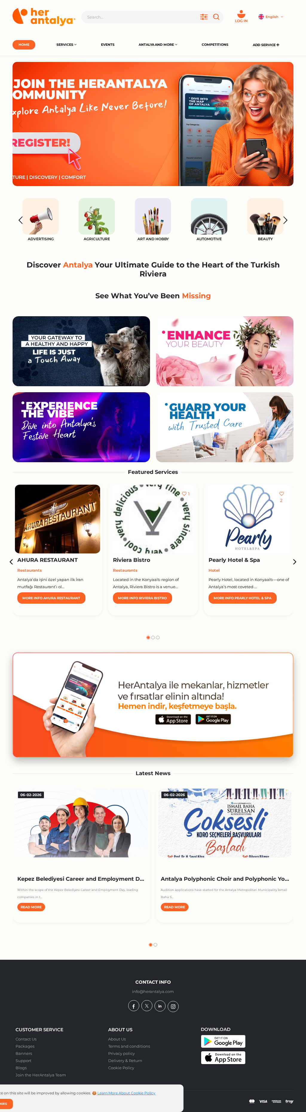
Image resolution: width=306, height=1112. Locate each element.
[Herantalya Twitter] (146, 1005)
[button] (148, 637)
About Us (117, 1039)
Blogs (21, 1067)
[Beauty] (224, 351)
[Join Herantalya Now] (153, 124)
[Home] (44, 17)
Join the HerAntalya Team (41, 1075)
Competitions (215, 44)
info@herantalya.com (153, 991)
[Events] (81, 427)
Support (23, 1060)
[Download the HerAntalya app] (153, 704)
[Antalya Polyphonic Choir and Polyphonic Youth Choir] (224, 823)
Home (24, 44)
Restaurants (29, 570)
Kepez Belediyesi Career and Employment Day (81, 879)
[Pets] (81, 351)
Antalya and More (156, 44)
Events (107, 44)
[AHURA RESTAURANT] (57, 519)
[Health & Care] (224, 427)
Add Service (265, 45)
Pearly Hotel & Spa (234, 560)
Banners (24, 1053)
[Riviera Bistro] (153, 519)
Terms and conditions (129, 1046)
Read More (31, 907)
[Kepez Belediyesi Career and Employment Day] (81, 823)
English (272, 17)
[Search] (217, 17)
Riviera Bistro (131, 560)
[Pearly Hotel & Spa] (248, 519)
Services (64, 44)
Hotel (214, 570)
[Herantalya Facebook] (133, 1005)
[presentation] (21, 124)
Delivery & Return (125, 1060)
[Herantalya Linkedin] (160, 1005)
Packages (25, 1046)
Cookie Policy (121, 1067)
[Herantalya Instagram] (173, 1006)
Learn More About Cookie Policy (126, 1093)
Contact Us (26, 1039)
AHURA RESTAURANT (47, 560)
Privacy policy (121, 1053)
